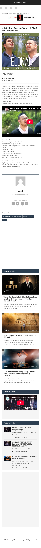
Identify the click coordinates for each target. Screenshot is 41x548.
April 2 (25, 468)
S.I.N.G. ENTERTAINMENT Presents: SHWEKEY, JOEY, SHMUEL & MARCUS (22, 444)
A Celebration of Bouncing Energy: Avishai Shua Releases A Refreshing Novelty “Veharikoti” (19, 373)
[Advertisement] (20, 246)
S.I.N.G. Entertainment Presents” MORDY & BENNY (24, 457)
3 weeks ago (33, 292)
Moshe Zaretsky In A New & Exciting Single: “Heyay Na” (20, 336)
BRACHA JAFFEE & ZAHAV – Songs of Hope (22, 428)
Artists (6, 330)
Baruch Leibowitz (16, 216)
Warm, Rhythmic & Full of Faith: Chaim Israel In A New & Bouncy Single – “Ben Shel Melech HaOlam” (20, 299)
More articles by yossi (21, 194)
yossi (10, 74)
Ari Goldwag (6, 216)
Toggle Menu (21, 2)
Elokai (4, 220)
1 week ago (33, 330)
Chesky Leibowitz (28, 216)
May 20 (25, 437)
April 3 (25, 451)
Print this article (9, 78)
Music (6, 292)
